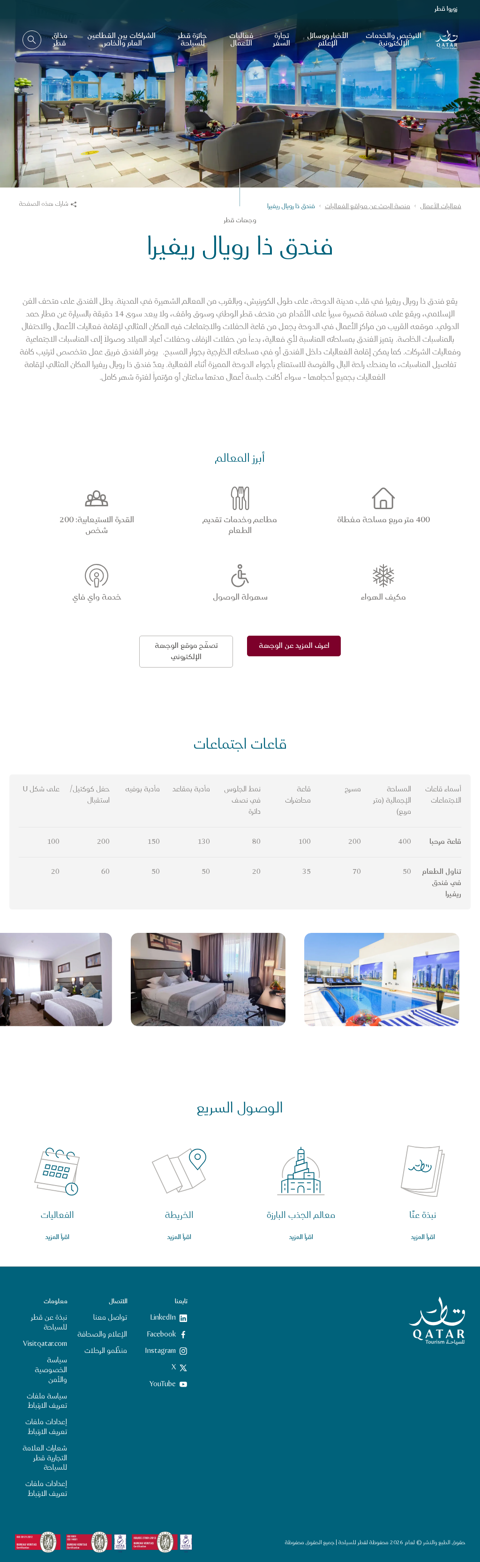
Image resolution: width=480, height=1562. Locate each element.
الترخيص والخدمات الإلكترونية (393, 39)
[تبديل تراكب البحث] (31, 39)
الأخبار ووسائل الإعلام (327, 39)
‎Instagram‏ (160, 1351)
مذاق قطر (59, 39)
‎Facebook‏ (161, 1334)
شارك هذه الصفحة (43, 204)
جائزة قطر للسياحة (192, 39)
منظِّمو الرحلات (105, 1351)
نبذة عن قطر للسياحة (49, 1322)
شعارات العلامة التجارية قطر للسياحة (44, 1458)
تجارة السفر (281, 39)
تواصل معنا (110, 1317)
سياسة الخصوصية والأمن (51, 1370)
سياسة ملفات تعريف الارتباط (47, 1401)
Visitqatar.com (45, 1344)
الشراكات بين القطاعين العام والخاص (121, 39)
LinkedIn (163, 1317)
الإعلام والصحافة (102, 1334)
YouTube (163, 1384)
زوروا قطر (446, 9)
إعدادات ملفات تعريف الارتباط (46, 1427)
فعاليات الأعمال (241, 39)
